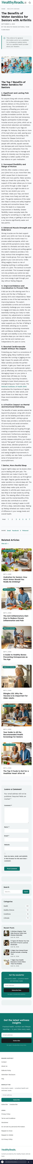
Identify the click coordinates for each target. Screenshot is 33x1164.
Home (3, 9)
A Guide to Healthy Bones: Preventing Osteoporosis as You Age (15, 657)
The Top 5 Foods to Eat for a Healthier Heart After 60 (16, 772)
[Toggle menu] (25, 3)
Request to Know (6, 1131)
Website (7, 844)
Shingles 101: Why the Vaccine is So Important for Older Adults (15, 695)
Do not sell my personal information (13, 1126)
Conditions (16, 914)
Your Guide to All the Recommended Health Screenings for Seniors (13, 734)
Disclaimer (4, 1122)
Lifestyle (16, 918)
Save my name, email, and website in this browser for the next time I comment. (15, 858)
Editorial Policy (6, 1070)
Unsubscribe (14, 1104)
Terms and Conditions (8, 1118)
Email (9, 530)
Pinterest (25, 530)
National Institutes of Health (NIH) (14, 386)
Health (16, 906)
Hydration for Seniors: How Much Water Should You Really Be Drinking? (15, 579)
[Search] (30, 3)
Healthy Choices (13, 9)
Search (26, 891)
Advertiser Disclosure (8, 1074)
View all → (4, 543)
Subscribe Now (16, 990)
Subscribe (16, 1040)
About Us (4, 1066)
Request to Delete (7, 1135)
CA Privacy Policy (6, 1139)
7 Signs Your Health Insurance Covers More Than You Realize (18, 962)
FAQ (2, 1079)
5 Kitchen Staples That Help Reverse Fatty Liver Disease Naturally (19, 933)
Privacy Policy (5, 1114)
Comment (8, 805)
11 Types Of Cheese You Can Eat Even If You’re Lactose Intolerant (20, 942)
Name (6, 827)
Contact (3, 1062)
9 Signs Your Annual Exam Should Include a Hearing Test (19, 952)
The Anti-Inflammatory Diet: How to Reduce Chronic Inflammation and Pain (16, 618)
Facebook (15, 530)
